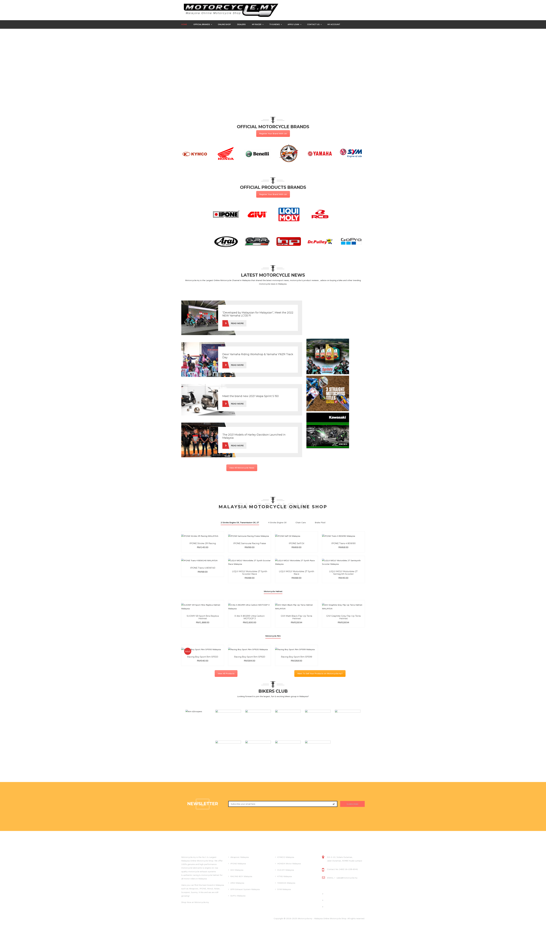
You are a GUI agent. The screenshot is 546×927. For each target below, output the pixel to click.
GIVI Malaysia (236, 870)
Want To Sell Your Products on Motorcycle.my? (320, 673)
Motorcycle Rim (273, 636)
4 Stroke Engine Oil (277, 522)
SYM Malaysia (284, 889)
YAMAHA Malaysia (286, 883)
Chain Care (300, 522)
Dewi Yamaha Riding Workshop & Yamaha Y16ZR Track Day (257, 356)
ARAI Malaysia (237, 883)
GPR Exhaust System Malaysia (245, 889)
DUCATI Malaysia (285, 870)
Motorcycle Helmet (273, 591)
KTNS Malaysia (284, 876)
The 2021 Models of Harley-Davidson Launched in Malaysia (254, 436)
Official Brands (201, 24)
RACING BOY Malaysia (241, 876)
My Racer (256, 24)
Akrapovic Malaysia (239, 857)
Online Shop (224, 24)
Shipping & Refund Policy (336, 907)
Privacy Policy (330, 900)
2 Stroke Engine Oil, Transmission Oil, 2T (240, 522)
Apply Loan (293, 24)
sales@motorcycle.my (347, 878)
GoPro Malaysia (237, 896)
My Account (333, 24)
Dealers (241, 24)
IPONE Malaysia (238, 863)
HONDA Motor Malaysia (289, 863)
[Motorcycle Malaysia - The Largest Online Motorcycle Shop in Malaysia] (231, 10)
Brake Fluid (320, 522)
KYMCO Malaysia (285, 857)
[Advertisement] (327, 318)
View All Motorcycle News (241, 468)
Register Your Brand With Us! (273, 133)
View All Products (226, 673)
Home (184, 24)
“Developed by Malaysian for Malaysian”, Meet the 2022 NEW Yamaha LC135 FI (257, 314)
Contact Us (313, 24)
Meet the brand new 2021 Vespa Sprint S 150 (250, 396)
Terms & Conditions (333, 894)
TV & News (274, 24)
